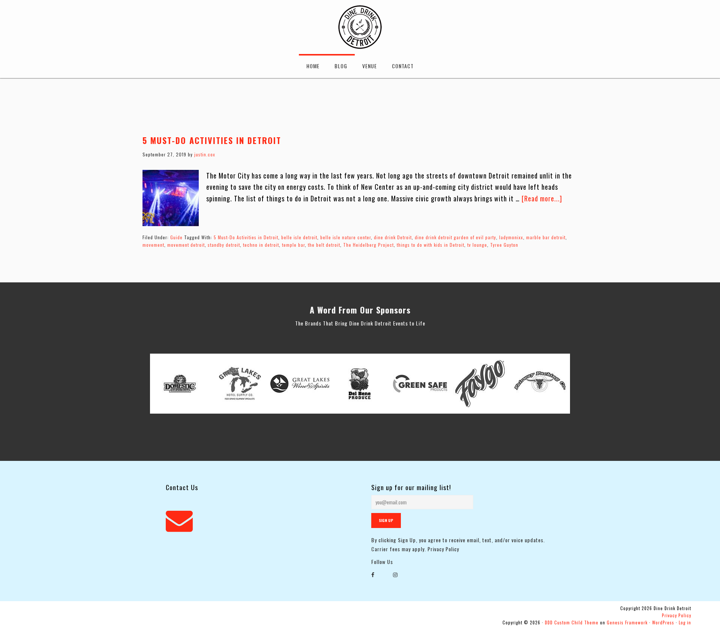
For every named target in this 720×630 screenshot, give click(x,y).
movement (153, 245)
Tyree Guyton (504, 245)
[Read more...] (542, 198)
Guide (176, 237)
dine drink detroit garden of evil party (455, 237)
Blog (340, 66)
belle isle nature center (345, 237)
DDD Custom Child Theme (571, 623)
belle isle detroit (299, 237)
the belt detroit (324, 245)
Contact (403, 66)
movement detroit (186, 245)
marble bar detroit (546, 237)
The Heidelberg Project (368, 245)
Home (313, 66)
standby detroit (224, 245)
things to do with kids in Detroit (430, 245)
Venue (369, 66)
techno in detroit (261, 245)
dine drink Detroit (393, 237)
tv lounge (477, 245)
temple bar (293, 245)
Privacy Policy (443, 549)
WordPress (663, 623)
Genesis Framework (627, 623)
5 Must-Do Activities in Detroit (211, 140)
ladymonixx (511, 237)
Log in (685, 623)
